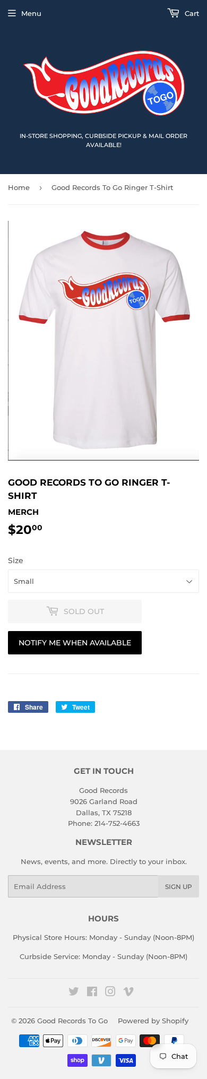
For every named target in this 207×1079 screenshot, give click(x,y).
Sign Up (178, 887)
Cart (191, 13)
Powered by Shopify (153, 1020)
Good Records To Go (72, 1020)
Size (15, 560)
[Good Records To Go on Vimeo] (128, 993)
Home (19, 187)
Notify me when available (75, 643)
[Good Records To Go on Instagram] (110, 993)
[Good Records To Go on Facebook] (92, 993)
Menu (31, 13)
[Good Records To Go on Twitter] (73, 993)
